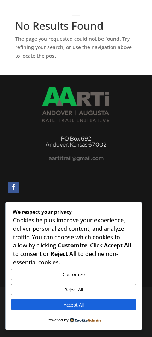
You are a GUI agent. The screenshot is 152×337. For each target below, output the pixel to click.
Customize (74, 274)
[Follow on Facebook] (13, 187)
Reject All (73, 289)
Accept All (74, 305)
